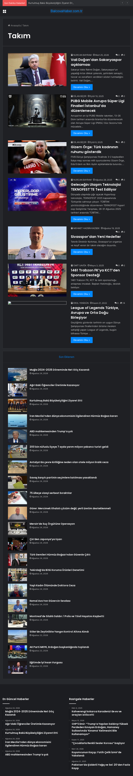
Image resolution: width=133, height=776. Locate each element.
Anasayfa (15, 25)
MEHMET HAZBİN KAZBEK (86, 228)
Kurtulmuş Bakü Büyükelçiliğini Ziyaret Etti (50, 3)
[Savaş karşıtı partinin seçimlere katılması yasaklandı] (17, 482)
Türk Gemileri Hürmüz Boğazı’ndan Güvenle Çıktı (60, 554)
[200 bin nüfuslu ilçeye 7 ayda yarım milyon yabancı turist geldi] (17, 451)
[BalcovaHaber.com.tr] (66, 11)
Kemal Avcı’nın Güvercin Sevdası (50, 601)
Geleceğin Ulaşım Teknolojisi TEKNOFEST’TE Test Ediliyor (96, 187)
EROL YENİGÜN (81, 303)
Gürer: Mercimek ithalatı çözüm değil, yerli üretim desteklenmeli (70, 508)
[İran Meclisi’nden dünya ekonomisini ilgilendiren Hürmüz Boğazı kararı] (17, 420)
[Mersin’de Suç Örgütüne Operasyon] (17, 528)
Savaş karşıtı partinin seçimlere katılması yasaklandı (63, 477)
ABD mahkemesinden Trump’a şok (51, 431)
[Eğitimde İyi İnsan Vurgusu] (17, 667)
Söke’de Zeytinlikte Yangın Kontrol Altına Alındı (59, 631)
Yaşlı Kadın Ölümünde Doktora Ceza (52, 585)
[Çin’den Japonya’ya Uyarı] (17, 543)
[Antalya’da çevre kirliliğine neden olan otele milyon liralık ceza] (17, 466)
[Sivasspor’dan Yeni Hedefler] (37, 242)
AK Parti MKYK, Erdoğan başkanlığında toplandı (59, 647)
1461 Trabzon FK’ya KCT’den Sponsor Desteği (95, 272)
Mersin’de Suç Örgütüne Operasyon (52, 524)
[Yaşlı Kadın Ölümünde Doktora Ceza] (17, 590)
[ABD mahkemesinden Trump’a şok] (17, 436)
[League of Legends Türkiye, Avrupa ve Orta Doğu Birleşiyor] (37, 317)
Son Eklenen (66, 356)
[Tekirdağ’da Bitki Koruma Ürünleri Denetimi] (17, 574)
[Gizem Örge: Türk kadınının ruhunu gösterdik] (37, 156)
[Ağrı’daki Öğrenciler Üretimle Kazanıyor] (17, 389)
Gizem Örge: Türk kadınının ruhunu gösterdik (94, 149)
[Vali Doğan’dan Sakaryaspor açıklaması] (37, 69)
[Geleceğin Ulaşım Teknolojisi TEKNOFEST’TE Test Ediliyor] (37, 194)
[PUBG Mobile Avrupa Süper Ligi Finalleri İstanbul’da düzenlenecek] (37, 110)
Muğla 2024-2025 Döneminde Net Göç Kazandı (59, 369)
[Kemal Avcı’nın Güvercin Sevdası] (17, 605)
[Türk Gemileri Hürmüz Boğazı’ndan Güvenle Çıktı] (17, 559)
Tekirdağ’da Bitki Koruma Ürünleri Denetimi (57, 570)
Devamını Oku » (81, 87)
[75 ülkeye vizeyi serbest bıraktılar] (17, 497)
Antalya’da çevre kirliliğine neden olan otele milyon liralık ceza (69, 462)
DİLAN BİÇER (79, 96)
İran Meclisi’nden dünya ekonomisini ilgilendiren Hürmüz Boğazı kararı (74, 416)
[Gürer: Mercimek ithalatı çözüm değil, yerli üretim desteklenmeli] (17, 513)
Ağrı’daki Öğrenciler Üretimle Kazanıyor (54, 385)
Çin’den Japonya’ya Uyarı (46, 539)
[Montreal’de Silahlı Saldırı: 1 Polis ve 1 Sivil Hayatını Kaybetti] (17, 620)
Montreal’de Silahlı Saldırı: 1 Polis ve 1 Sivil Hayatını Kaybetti (67, 616)
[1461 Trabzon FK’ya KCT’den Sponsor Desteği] (37, 280)
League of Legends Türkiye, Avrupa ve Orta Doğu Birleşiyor (95, 312)
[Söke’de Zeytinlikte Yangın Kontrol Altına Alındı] (17, 636)
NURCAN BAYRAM (82, 55)
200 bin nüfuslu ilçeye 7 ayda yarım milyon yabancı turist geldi (69, 446)
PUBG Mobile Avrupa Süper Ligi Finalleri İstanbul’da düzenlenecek (97, 105)
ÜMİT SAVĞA (79, 265)
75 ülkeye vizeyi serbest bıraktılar (51, 493)
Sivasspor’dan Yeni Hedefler (96, 236)
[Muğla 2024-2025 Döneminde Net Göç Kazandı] (17, 374)
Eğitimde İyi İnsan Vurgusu (46, 662)
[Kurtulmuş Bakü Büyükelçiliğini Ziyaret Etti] (17, 405)
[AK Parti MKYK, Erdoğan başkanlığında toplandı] (17, 651)
